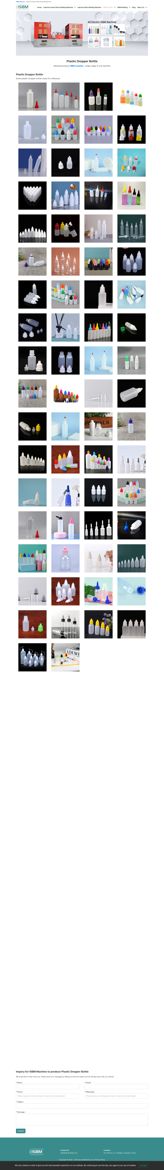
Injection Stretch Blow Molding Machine (58, 7)
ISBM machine (77, 66)
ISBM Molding (122, 7)
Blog (134, 7)
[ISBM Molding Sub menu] (129, 7)
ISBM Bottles (108, 7)
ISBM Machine (20, 2)
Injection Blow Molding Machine (89, 7)
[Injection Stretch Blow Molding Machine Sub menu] (75, 7)
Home (39, 7)
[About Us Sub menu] (146, 7)
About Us (140, 7)
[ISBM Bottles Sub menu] (114, 7)
